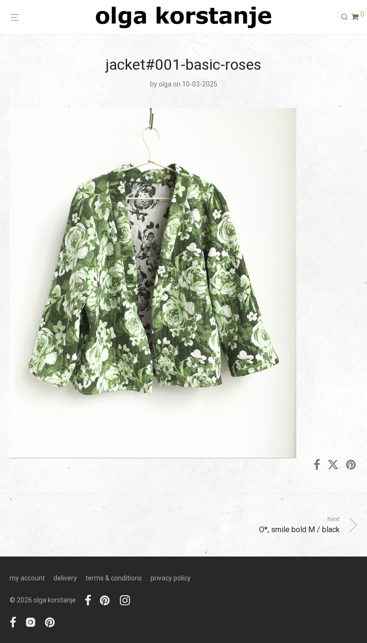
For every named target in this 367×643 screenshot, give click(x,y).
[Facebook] (88, 600)
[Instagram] (125, 600)
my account (27, 578)
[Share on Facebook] (316, 465)
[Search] (344, 17)
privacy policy (171, 578)
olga (165, 84)
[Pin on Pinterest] (351, 465)
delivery (65, 578)
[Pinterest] (105, 600)
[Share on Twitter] (333, 465)
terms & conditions (114, 578)
